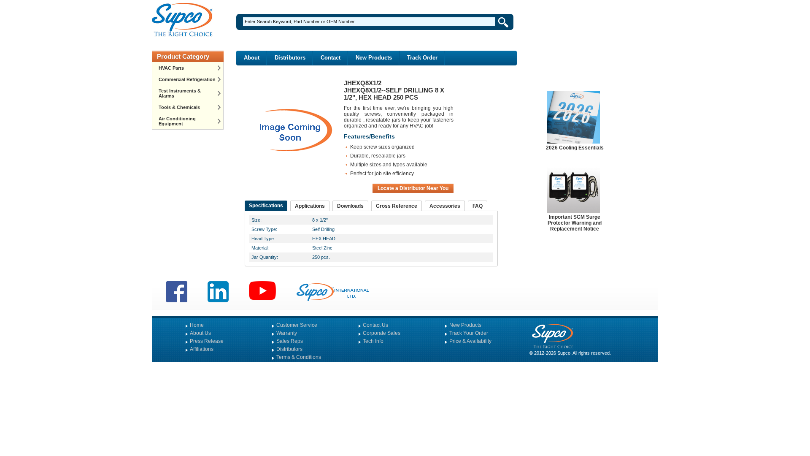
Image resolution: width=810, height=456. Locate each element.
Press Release (207, 341)
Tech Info (373, 341)
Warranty (286, 333)
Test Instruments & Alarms (180, 93)
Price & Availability (470, 341)
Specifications (266, 206)
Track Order (422, 57)
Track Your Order (468, 333)
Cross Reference (396, 206)
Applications (310, 206)
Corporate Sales (381, 333)
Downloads (350, 206)
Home (197, 325)
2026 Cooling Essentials (575, 148)
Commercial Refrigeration (187, 79)
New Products (374, 57)
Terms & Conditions (298, 357)
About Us (200, 333)
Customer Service (296, 325)
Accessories (444, 206)
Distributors (290, 57)
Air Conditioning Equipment (177, 121)
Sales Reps (289, 341)
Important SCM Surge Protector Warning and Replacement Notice (575, 223)
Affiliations (201, 349)
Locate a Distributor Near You (413, 188)
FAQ (477, 206)
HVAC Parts (171, 68)
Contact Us (375, 325)
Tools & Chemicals (179, 107)
